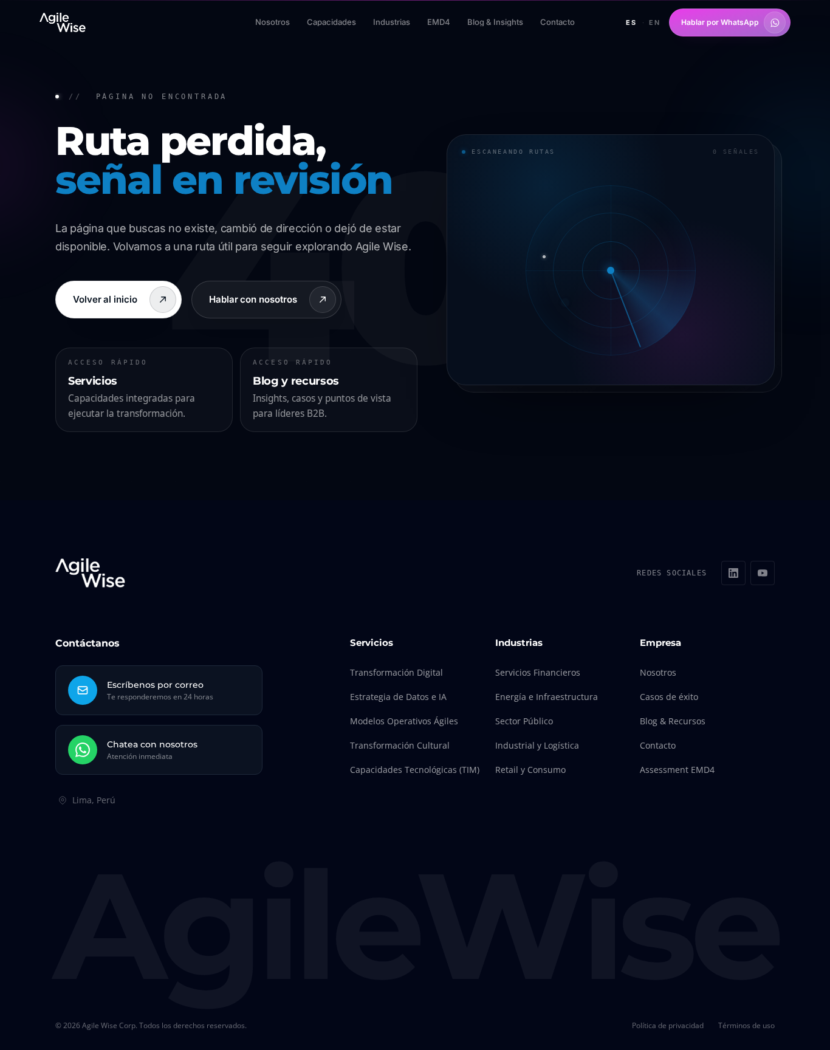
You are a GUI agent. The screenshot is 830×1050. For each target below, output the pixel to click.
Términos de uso (746, 1026)
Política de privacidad (668, 1026)
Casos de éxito (669, 696)
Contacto (658, 745)
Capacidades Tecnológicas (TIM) (414, 769)
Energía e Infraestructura (546, 696)
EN (654, 22)
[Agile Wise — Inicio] (62, 22)
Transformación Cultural (400, 745)
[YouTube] (762, 573)
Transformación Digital (396, 672)
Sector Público (524, 721)
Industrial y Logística (537, 745)
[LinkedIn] (733, 573)
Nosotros (658, 672)
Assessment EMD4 (677, 769)
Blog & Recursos (672, 721)
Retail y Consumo (530, 769)
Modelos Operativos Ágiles (404, 721)
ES (631, 22)
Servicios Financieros (537, 672)
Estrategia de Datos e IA (398, 696)
